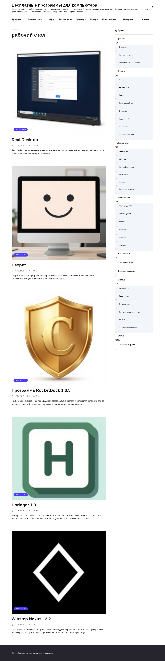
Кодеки (122, 222)
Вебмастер (123, 151)
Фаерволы (123, 127)
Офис (52, 19)
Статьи (120, 336)
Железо (122, 159)
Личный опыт (35, 19)
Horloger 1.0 (24, 505)
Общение (123, 111)
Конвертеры (124, 230)
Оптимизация (125, 304)
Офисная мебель (125, 262)
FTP (121, 79)
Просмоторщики (126, 55)
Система (144, 19)
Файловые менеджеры (128, 328)
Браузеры (81, 19)
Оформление (125, 47)
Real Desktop (25, 139)
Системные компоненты (129, 312)
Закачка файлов (126, 103)
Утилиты (122, 245)
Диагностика (124, 296)
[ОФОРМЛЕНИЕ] (59, 133)
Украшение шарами (126, 344)
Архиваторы (124, 288)
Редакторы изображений (129, 63)
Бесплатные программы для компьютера (54, 5)
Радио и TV (124, 119)
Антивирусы (65, 19)
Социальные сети (126, 189)
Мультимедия (109, 19)
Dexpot (19, 265)
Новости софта (124, 253)
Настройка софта (126, 167)
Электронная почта (127, 135)
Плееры (94, 19)
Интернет (128, 19)
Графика (16, 19)
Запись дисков (125, 214)
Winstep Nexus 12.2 (31, 619)
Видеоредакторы (126, 206)
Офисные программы (126, 271)
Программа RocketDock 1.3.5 (41, 390)
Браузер (122, 182)
